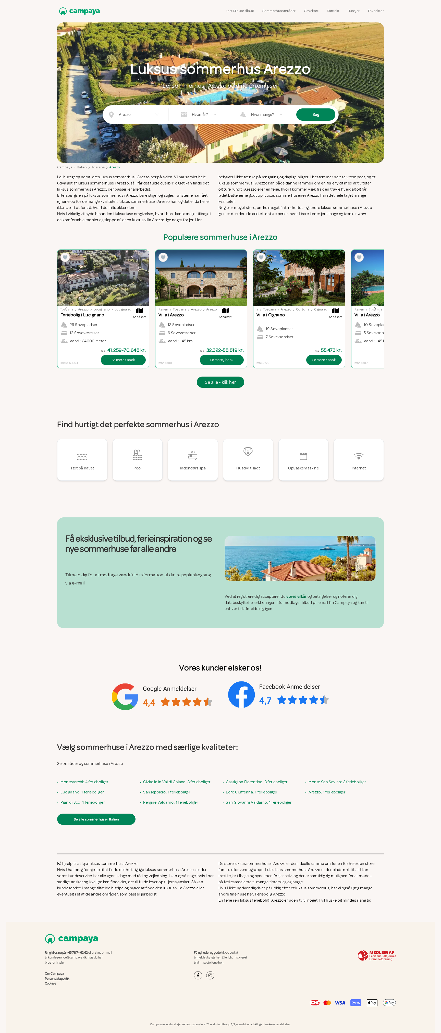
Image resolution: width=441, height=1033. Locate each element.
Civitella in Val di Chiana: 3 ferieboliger (176, 782)
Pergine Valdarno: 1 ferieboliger (170, 802)
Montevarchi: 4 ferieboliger (84, 782)
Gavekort (311, 11)
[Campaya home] (78, 11)
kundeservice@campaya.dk (67, 957)
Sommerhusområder (279, 11)
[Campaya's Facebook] (198, 975)
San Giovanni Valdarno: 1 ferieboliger (258, 802)
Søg (316, 114)
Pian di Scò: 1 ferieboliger (82, 802)
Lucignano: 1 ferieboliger (82, 792)
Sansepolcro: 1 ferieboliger (166, 792)
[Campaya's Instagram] (210, 975)
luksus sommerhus (312, 888)
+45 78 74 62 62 (77, 953)
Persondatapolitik (57, 978)
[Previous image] (66, 309)
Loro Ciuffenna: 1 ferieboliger (251, 792)
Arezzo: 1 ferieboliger (327, 792)
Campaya (64, 167)
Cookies (50, 983)
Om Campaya (54, 974)
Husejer (354, 11)
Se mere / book (123, 360)
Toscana (98, 167)
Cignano (320, 309)
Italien (82, 167)
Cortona (302, 309)
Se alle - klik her (220, 382)
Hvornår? (200, 114)
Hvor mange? (262, 114)
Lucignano (101, 309)
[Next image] (375, 309)
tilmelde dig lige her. (207, 957)
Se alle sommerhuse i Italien (96, 819)
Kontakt (333, 11)
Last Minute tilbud (240, 11)
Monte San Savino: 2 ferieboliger (337, 782)
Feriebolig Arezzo (270, 894)
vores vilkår (296, 596)
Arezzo (114, 167)
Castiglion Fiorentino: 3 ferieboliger (256, 782)
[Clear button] (157, 114)
